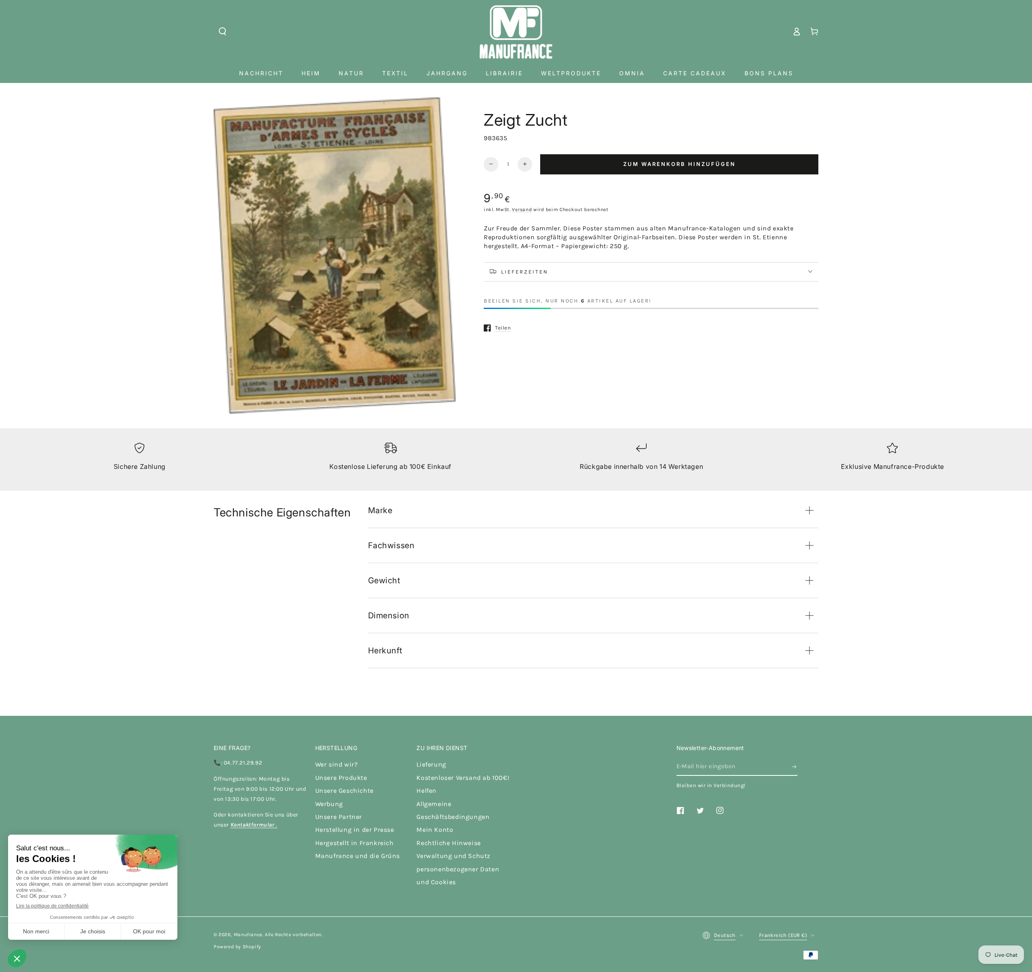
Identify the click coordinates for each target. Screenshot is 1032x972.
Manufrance (248, 934)
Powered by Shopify (237, 946)
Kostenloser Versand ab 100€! (462, 777)
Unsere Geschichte (344, 790)
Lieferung (431, 764)
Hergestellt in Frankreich (354, 843)
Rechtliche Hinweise (448, 843)
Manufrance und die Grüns (357, 856)
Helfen (426, 790)
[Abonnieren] (794, 766)
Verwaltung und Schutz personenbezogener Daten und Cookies (457, 869)
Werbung (329, 804)
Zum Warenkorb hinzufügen (679, 164)
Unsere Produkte (341, 777)
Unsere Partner (338, 817)
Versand (522, 209)
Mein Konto (434, 829)
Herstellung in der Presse (354, 829)
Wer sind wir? (336, 764)
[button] (222, 31)
